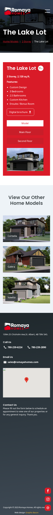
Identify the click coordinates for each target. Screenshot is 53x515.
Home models (11, 41)
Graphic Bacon (32, 512)
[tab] (25, 123)
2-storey (26, 41)
